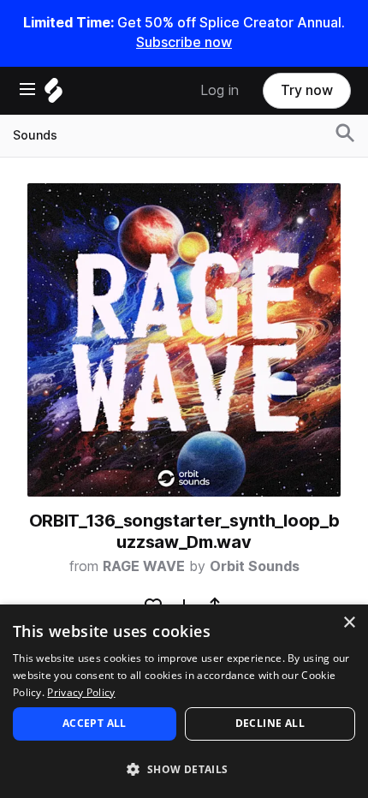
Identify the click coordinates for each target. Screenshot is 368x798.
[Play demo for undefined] (184, 340)
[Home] (53, 94)
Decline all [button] (270, 723)
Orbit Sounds (255, 566)
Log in (219, 90)
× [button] (348, 622)
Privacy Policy (81, 692)
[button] (184, 768)
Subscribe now (184, 42)
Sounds (35, 135)
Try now (307, 90)
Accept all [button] (94, 723)
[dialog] (184, 701)
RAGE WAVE (144, 566)
